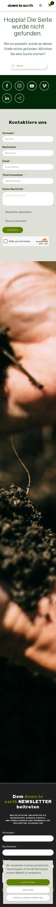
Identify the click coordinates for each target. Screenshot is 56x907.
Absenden (12, 230)
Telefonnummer (12, 175)
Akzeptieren (28, 882)
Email (5, 161)
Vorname (8, 133)
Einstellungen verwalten (28, 898)
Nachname (9, 147)
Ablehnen (28, 890)
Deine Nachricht (12, 189)
